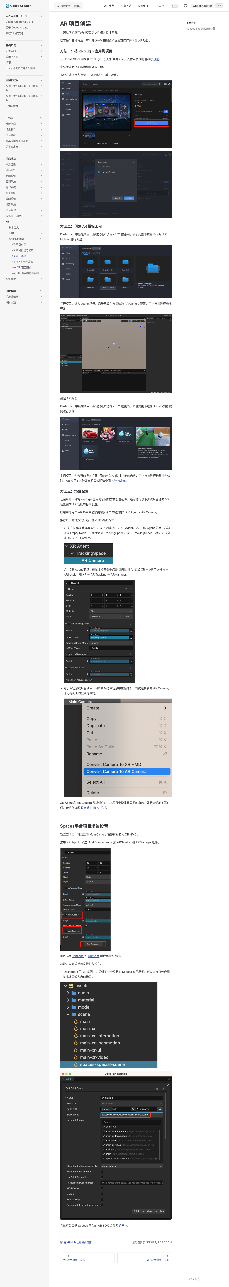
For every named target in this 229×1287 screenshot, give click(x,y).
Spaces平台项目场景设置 (200, 28)
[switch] (174, 6)
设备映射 (86, 808)
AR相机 (101, 808)
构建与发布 (118, 480)
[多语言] (161, 5)
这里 (122, 1225)
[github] (185, 6)
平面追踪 (78, 956)
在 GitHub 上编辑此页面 (78, 1242)
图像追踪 (93, 956)
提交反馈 (192, 1279)
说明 (156, 59)
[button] (24, 16)
